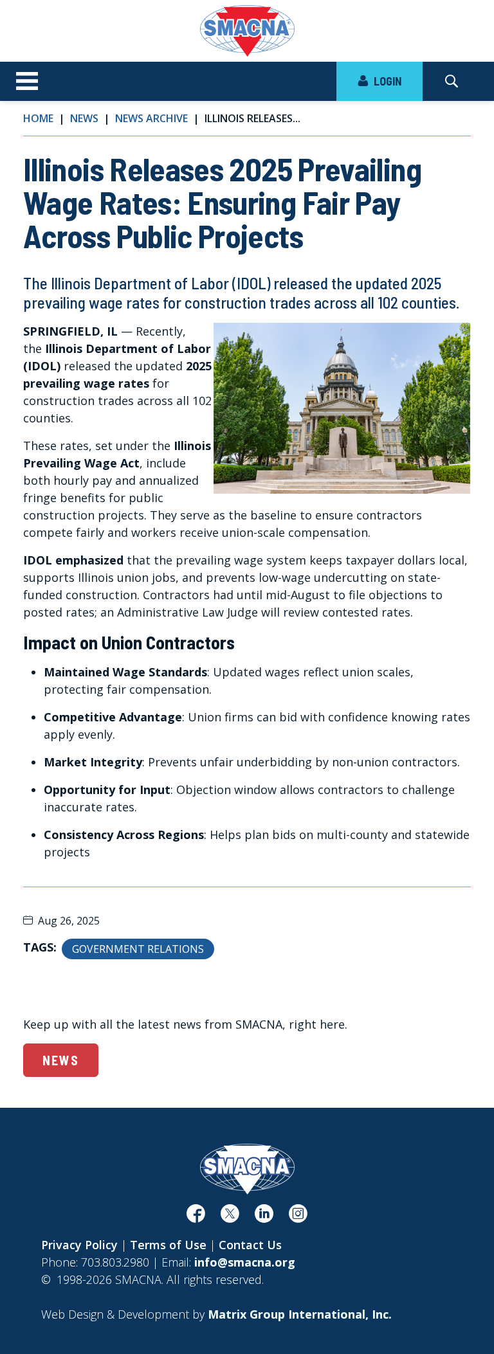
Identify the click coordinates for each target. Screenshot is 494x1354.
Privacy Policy (79, 1244)
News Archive (151, 118)
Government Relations (138, 949)
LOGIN (386, 81)
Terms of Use (168, 1244)
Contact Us (250, 1244)
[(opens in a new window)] (196, 1217)
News (84, 118)
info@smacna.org (244, 1262)
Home (38, 118)
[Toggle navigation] (27, 81)
